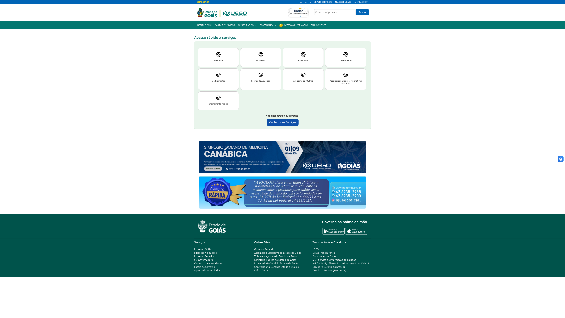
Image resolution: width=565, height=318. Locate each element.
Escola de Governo (204, 267)
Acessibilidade (344, 2)
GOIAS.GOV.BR (202, 2)
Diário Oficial (261, 270)
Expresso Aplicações (205, 252)
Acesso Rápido (246, 25)
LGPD (316, 249)
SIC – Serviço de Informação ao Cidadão (334, 259)
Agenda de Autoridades (207, 270)
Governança (267, 25)
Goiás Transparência (324, 252)
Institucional (204, 25)
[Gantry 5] (212, 226)
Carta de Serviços (225, 25)
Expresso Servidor (204, 256)
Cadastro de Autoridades (208, 263)
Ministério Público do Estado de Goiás (275, 259)
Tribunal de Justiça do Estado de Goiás (275, 256)
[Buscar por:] (334, 12)
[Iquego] (221, 12)
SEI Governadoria (203, 259)
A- (301, 2)
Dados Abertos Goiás (324, 256)
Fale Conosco (318, 25)
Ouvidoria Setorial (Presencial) (329, 270)
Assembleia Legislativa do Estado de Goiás (277, 252)
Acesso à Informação (296, 25)
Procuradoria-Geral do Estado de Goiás (276, 263)
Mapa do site (363, 2)
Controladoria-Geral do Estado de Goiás (276, 267)
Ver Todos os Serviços (282, 122)
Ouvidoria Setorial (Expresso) (329, 267)
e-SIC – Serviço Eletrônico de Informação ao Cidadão (341, 263)
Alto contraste (324, 2)
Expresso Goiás (202, 249)
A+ (311, 2)
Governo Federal (263, 249)
